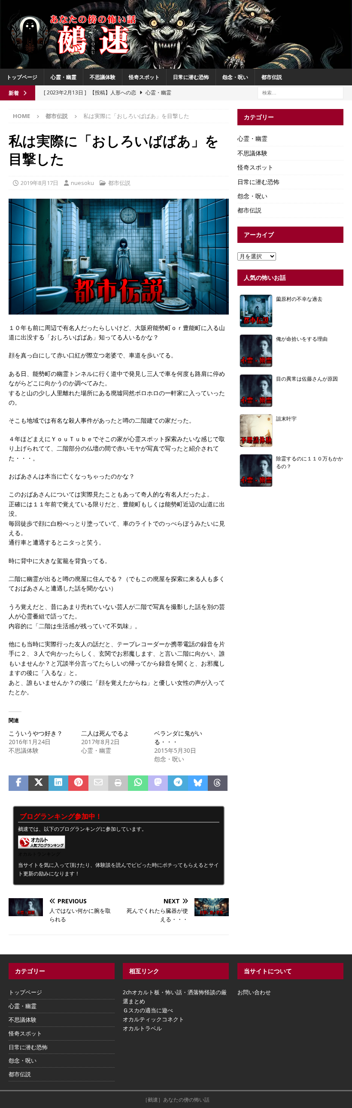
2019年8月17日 (39, 183)
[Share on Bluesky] (198, 783)
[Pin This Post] (78, 783)
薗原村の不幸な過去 (299, 298)
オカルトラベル (142, 1028)
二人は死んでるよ (105, 733)
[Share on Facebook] (18, 783)
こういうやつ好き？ (36, 733)
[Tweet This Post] (38, 783)
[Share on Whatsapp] (138, 783)
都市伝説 (271, 77)
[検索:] (300, 92)
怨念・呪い (235, 77)
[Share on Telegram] (178, 783)
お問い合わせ (254, 992)
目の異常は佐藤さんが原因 (307, 378)
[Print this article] (118, 783)
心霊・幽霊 (63, 77)
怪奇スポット (144, 77)
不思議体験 (102, 77)
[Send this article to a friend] (98, 783)
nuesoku (82, 183)
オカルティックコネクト (153, 1019)
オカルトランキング (39, 854)
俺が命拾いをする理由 (302, 338)
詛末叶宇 (286, 418)
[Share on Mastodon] (158, 783)
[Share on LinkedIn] (58, 783)
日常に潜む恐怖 (191, 77)
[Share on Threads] (218, 783)
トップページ (21, 77)
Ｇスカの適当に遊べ (148, 1010)
